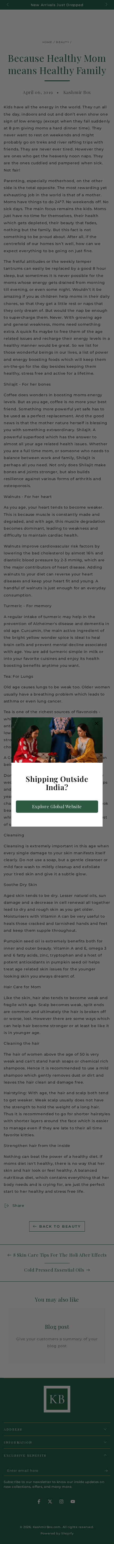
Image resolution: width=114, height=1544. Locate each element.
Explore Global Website (57, 806)
